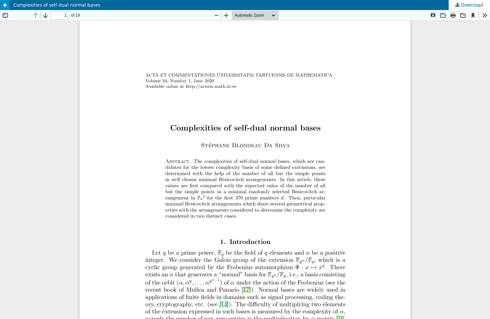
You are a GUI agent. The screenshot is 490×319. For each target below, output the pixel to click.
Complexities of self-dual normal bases (56, 5)
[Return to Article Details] (5, 5)
